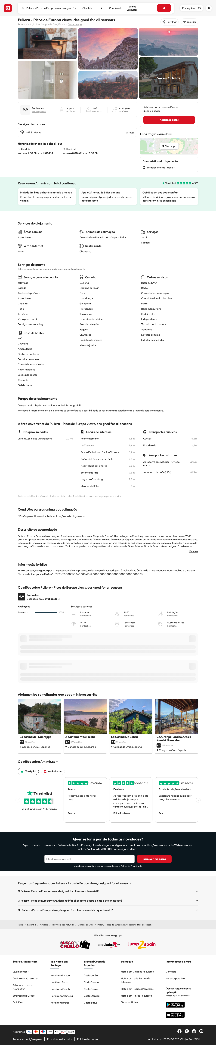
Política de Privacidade (131, 866)
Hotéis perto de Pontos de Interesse (135, 980)
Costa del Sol (91, 975)
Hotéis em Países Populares (136, 995)
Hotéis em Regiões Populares (137, 988)
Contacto (171, 971)
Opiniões (18, 1002)
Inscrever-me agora (154, 858)
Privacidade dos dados (59, 1039)
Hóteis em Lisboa (60, 975)
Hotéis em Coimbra (61, 989)
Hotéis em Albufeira (61, 995)
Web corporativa (175, 978)
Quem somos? (21, 971)
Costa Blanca (91, 982)
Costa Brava (91, 989)
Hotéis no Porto (59, 982)
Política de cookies (87, 1039)
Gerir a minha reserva (25, 978)
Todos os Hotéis (129, 1002)
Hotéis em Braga (59, 1002)
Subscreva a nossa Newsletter (23, 987)
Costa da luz (90, 1002)
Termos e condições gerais (27, 1039)
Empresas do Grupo (24, 995)
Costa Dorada (91, 995)
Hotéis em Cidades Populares (137, 971)
